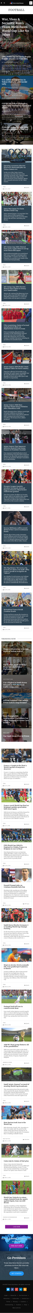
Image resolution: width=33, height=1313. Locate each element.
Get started (17, 1273)
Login (6, 1295)
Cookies (23, 1301)
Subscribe (15, 1298)
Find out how (16, 1246)
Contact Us (25, 1298)
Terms (8, 1301)
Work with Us (16, 1308)
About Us (13, 1295)
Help (25, 1304)
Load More (16, 1226)
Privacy (15, 1301)
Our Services (23, 1295)
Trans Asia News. (13, 1284)
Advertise (6, 1298)
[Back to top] (29, 1310)
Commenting (9, 1304)
